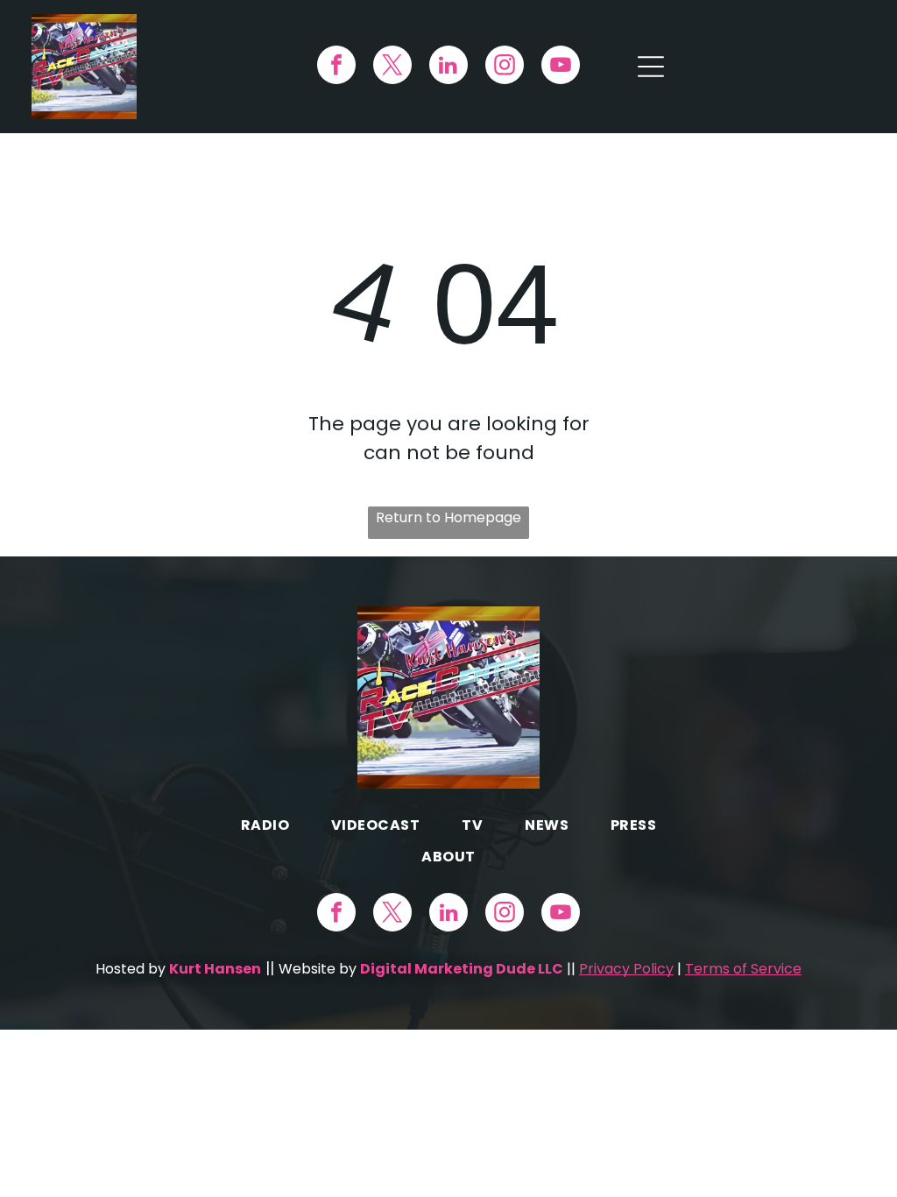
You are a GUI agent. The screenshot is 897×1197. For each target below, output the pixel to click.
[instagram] (504, 67)
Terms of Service (743, 969)
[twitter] (392, 67)
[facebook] (336, 67)
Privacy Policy (626, 969)
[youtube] (560, 67)
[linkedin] (448, 67)
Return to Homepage (448, 517)
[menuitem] (265, 825)
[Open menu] (651, 66)
